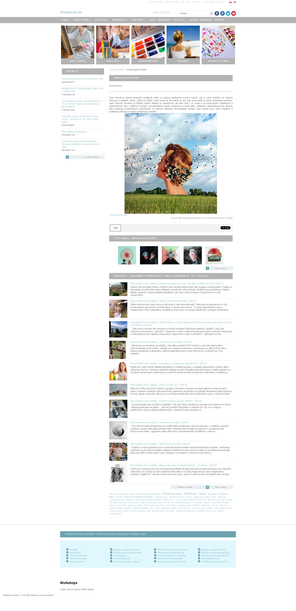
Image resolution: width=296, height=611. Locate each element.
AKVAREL (74, 550)
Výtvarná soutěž (184, 505)
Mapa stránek (172, 2)
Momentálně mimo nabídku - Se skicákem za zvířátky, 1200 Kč (161, 342)
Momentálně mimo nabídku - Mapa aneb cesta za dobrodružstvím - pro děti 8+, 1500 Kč (173, 465)
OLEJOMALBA (119, 556)
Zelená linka (209, 2)
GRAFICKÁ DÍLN (77, 562)
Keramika (212, 494)
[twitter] (228, 13)
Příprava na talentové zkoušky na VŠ (155, 502)
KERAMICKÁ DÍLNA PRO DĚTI (170, 558)
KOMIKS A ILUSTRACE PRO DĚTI (171, 562)
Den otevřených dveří (118, 502)
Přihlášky (196, 505)
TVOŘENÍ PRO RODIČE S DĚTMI (214, 562)
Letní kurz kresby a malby (140, 511)
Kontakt (221, 2)
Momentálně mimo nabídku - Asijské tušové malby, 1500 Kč (159, 422)
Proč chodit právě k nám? (154, 505)
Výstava (207, 502)
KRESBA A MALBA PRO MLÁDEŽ (215, 553)
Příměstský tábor (172, 493)
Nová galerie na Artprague (74, 131)
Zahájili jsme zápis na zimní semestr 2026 (82, 79)
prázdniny (130, 500)
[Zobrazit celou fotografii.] (127, 255)
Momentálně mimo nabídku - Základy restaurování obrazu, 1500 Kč (163, 301)
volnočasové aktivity (177, 497)
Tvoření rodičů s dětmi (223, 508)
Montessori (205, 505)
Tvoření (202, 493)
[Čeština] (230, 2)
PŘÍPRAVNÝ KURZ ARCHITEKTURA (172, 550)
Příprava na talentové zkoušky (138, 497)
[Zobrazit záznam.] (118, 289)
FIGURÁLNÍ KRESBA (78, 558)
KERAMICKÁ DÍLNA (121, 558)
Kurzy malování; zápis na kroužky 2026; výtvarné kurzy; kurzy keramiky (204, 500)
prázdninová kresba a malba (205, 497)
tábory (158, 508)
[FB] (217, 13)
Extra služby (216, 502)
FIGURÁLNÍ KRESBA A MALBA (126, 562)
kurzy (152, 508)
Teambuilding (171, 505)
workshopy (222, 497)
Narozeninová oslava (118, 505)
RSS (182, 2)
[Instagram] (222, 13)
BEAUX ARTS (75, 553)
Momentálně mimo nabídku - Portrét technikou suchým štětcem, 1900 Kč (166, 401)
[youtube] (233, 13)
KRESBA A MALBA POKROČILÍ (126, 550)
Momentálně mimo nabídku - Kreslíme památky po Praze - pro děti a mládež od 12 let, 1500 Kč (176, 283)
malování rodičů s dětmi (119, 511)
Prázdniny (190, 493)
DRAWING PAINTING (78, 556)
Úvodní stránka (156, 2)
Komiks (119, 497)
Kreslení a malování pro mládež (122, 494)
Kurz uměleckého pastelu (181, 502)
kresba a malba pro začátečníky (148, 494)
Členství (215, 505)
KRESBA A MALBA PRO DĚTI (213, 550)
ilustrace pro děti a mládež (201, 508)
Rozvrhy (197, 2)
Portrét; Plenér (168, 500)
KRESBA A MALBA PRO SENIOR (127, 553)
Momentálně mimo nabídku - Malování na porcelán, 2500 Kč (160, 444)
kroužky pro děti (161, 497)
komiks (189, 497)
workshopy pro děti (117, 500)
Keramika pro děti (169, 508)
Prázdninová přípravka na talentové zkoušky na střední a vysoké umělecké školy (80, 144)
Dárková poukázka (140, 508)
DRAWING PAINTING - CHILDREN (171, 556)
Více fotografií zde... (118, 215)
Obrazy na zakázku (135, 505)
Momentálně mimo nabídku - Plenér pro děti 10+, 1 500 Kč (158, 385)
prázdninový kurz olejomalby (163, 511)
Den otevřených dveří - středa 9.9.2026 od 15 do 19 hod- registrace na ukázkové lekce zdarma (82, 104)
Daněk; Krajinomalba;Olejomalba (148, 500)
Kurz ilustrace (133, 502)
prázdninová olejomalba (185, 511)
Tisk (188, 2)
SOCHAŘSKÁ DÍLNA (210, 558)
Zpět (115, 228)
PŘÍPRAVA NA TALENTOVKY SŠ (214, 556)
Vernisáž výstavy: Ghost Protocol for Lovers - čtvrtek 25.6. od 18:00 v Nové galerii (80, 119)
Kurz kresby (197, 502)
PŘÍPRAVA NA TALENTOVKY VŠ (170, 553)
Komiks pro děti (184, 508)
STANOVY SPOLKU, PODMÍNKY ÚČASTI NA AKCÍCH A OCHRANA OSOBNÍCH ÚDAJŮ (106, 534)
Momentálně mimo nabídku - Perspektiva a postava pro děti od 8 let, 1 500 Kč (168, 363)
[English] (234, 2)
